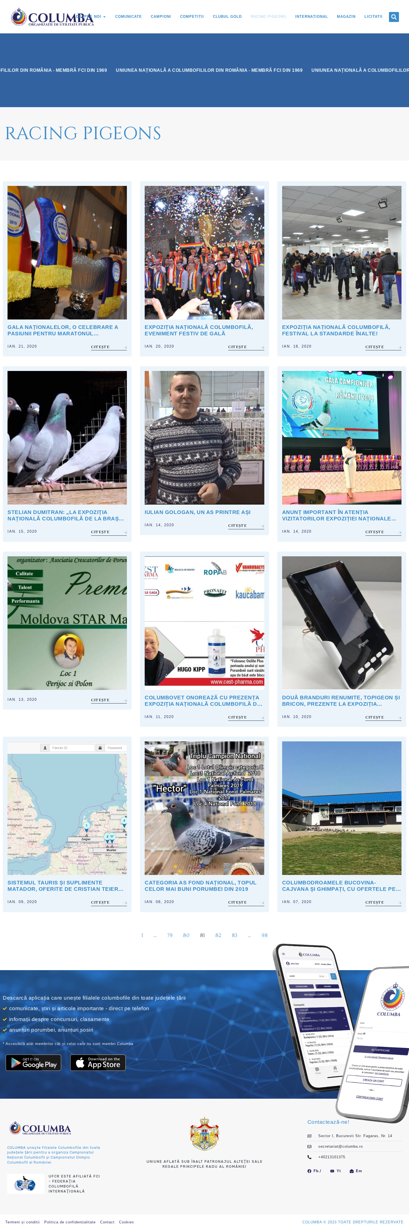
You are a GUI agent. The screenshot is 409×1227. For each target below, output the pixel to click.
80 (186, 935)
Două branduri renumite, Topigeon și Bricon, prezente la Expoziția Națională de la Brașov (341, 704)
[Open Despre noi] (104, 17)
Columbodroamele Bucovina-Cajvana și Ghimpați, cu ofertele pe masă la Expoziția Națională (339, 889)
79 (170, 935)
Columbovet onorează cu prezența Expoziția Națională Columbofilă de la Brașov (203, 704)
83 (235, 935)
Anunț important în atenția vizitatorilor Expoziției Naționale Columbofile (336, 518)
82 (218, 935)
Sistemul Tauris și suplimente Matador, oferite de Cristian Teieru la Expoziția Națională (65, 889)
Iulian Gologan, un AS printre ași (198, 512)
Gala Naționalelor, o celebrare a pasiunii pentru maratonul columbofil (63, 333)
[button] (394, 17)
